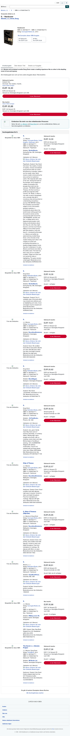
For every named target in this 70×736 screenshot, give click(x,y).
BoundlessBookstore (35, 332)
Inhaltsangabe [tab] (6, 66)
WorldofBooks (33, 150)
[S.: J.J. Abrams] (12, 136)
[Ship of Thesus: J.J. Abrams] (12, 463)
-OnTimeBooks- (33, 418)
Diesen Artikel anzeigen (8, 85)
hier (53, 729)
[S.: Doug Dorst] (12, 271)
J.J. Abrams (24, 124)
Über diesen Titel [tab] (19, 66)
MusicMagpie (33, 379)
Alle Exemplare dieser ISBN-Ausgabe (28, 35)
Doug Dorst (33, 124)
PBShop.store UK (34, 616)
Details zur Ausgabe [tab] (34, 66)
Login (62, 3)
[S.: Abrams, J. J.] (12, 562)
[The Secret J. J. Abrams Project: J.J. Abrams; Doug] (12, 646)
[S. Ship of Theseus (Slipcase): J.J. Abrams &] (12, 511)
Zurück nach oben (35, 701)
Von (23, 39)
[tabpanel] (34, 72)
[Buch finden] (67, 6)
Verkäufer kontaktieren (28, 265)
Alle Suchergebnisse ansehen (35, 693)
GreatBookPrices (34, 575)
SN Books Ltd (33, 660)
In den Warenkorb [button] (35, 96)
